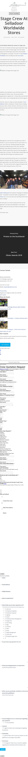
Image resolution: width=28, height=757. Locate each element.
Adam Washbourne (4, 193)
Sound (7, 617)
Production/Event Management (13, 618)
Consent (4, 726)
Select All (8, 609)
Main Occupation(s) (7, 598)
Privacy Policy (3, 291)
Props (7, 630)
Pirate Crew (7, 37)
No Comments (21, 37)
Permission (5, 733)
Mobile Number (6, 591)
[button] (5, 345)
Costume (8, 626)
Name (3, 577)
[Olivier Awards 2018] (14, 254)
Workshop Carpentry (11, 613)
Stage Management (11, 632)
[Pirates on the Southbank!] (14, 235)
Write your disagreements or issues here (13, 665)
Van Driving (9, 622)
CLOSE (2, 574)
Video (7, 628)
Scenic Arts (9, 634)
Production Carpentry (11, 611)
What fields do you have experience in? (13, 605)
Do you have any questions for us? (11, 642)
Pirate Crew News (14, 13)
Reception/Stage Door (11, 636)
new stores (20, 55)
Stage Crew (9, 620)
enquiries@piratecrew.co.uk (10, 287)
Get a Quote (3, 295)
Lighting (8, 615)
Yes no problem (10, 722)
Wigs (7, 624)
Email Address (6, 584)
